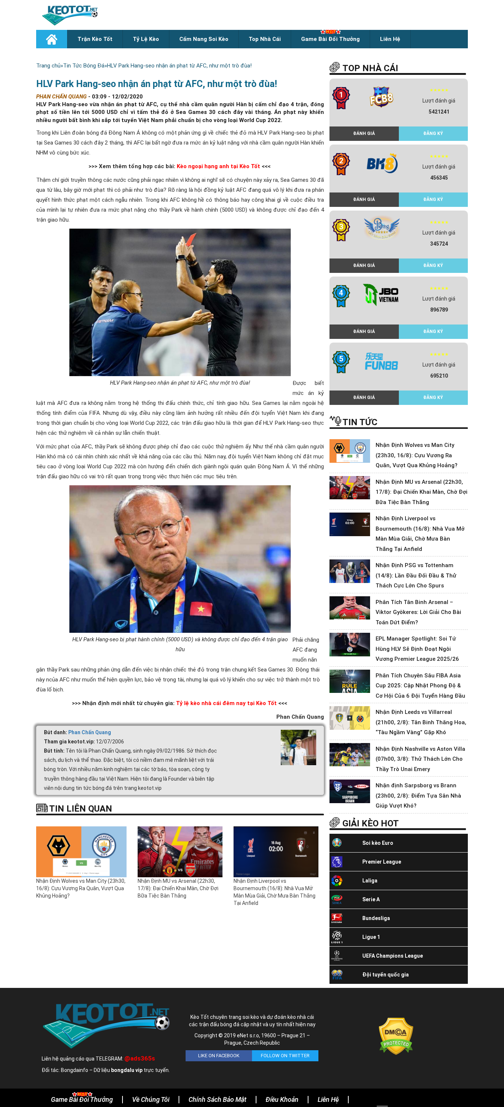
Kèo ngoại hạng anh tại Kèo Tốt (218, 166)
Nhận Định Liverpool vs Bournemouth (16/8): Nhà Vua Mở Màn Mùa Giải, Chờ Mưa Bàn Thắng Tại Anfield (274, 892)
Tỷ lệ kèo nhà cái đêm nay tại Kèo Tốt (226, 703)
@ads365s (139, 1058)
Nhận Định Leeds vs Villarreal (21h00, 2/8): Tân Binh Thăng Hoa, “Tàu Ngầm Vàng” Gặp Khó (421, 722)
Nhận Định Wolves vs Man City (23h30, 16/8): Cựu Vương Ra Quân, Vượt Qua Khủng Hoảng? (80, 888)
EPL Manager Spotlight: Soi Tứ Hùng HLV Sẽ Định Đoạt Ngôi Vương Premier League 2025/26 (417, 648)
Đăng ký (433, 133)
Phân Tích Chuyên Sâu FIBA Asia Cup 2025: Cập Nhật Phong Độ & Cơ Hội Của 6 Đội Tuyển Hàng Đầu (420, 685)
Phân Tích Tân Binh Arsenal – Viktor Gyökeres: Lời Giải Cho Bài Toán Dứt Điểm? (418, 612)
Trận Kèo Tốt (95, 39)
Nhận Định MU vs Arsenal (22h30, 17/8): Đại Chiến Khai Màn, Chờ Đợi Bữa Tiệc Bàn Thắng (178, 888)
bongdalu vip (126, 1070)
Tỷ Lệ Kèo (146, 39)
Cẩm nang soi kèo (203, 39)
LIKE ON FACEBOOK (218, 1055)
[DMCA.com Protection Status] (396, 1036)
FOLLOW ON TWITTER (285, 1055)
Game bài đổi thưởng (330, 39)
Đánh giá (364, 133)
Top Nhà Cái (265, 39)
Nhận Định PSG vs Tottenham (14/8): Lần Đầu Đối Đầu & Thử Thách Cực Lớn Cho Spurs (416, 575)
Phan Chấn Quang (89, 732)
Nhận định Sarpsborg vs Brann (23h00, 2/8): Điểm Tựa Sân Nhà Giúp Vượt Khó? (418, 795)
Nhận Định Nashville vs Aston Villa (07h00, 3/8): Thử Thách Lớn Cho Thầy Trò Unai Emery (420, 759)
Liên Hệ (390, 39)
